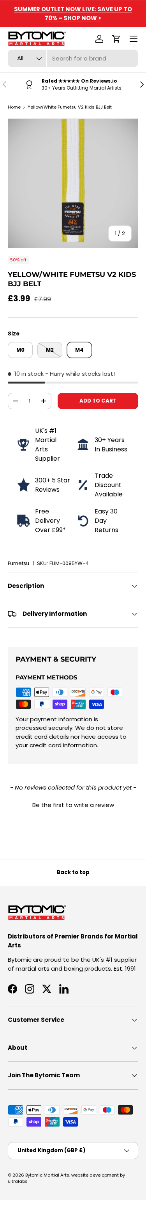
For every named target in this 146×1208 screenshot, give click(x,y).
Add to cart (97, 400)
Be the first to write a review (73, 805)
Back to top (73, 872)
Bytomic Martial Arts (47, 1175)
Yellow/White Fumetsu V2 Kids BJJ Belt (70, 107)
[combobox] (73, 58)
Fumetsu (18, 563)
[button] (116, 38)
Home (14, 107)
